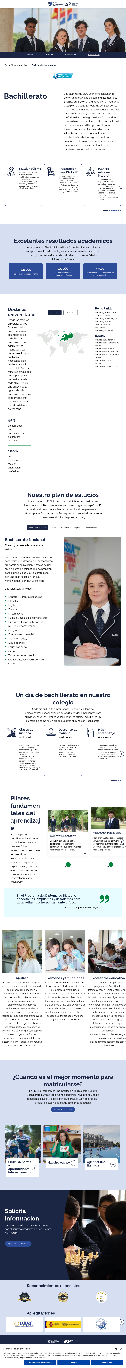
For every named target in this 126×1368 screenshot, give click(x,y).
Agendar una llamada (18, 1243)
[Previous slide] (4, 188)
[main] (63, 688)
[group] (24, 1324)
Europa (54, 312)
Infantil (29, 55)
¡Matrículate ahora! (63, 1109)
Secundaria (70, 55)
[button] (105, 210)
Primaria (49, 55)
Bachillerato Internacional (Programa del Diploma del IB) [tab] (74, 528)
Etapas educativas (19, 65)
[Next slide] (121, 188)
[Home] (63, 4)
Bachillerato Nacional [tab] (37, 528)
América (70, 312)
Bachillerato (94, 55)
